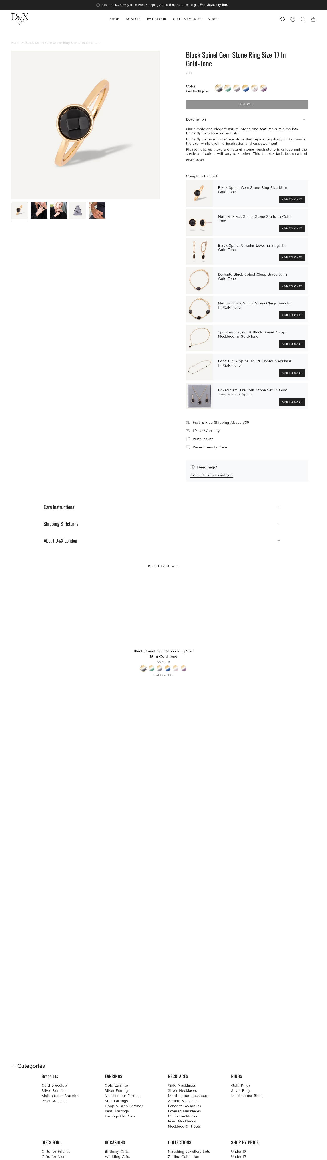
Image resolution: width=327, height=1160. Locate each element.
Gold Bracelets (54, 1085)
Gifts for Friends (56, 1151)
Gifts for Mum (54, 1156)
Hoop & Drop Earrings (124, 1106)
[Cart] (313, 19)
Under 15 (238, 1156)
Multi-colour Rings (247, 1096)
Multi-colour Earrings (123, 1096)
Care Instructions (59, 507)
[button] (114, 19)
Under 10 (238, 1151)
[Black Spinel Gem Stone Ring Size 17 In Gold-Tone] (163, 611)
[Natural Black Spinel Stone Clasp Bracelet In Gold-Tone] (199, 309)
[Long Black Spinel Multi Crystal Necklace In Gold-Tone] (199, 367)
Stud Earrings (116, 1101)
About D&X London (60, 540)
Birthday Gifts (117, 1151)
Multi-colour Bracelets (61, 1096)
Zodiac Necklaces (183, 1101)
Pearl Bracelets (55, 1101)
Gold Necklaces (182, 1085)
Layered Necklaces (184, 1111)
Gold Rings (240, 1085)
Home (15, 43)
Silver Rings (241, 1090)
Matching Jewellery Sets (189, 1151)
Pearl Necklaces (182, 1121)
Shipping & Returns (61, 523)
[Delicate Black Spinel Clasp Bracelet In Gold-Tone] (199, 280)
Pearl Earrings (117, 1111)
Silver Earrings (117, 1090)
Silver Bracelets (55, 1090)
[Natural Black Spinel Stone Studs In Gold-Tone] (199, 222)
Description (196, 119)
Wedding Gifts (117, 1156)
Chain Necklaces (182, 1116)
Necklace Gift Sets (184, 1126)
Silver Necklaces (182, 1090)
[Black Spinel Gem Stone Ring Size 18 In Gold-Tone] (199, 193)
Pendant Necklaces (184, 1106)
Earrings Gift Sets (120, 1116)
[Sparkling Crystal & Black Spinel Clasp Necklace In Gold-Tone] (199, 338)
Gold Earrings (117, 1085)
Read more (195, 160)
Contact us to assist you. (211, 475)
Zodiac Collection (183, 1156)
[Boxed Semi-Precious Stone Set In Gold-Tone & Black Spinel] (199, 396)
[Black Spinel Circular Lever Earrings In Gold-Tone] (199, 251)
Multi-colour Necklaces (188, 1096)
